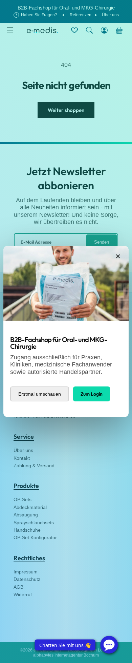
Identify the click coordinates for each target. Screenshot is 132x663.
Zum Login (92, 394)
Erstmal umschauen (39, 394)
